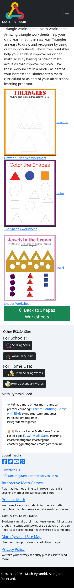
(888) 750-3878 (47, 476)
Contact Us (11, 469)
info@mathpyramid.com (19, 476)
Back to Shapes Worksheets (39, 313)
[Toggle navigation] (67, 13)
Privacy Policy (13, 549)
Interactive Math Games (22, 482)
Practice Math (13, 499)
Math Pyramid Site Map (21, 536)
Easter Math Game (36, 435)
